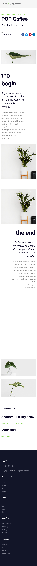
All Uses (4, 533)
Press (3, 509)
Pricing (3, 491)
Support (4, 547)
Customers (5, 488)
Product (4, 485)
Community (5, 553)
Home (3, 482)
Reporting (4, 527)
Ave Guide (4, 544)
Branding (4, 423)
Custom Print (6, 14)
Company (4, 503)
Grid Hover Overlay (19, 14)
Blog (3, 512)
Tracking (4, 530)
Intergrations (6, 550)
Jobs (2, 506)
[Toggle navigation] (27, 3)
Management (6, 524)
